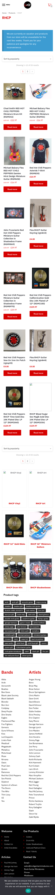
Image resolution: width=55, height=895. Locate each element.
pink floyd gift (33, 643)
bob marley (30, 610)
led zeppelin (34, 627)
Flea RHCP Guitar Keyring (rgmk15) (38, 231)
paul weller (9, 643)
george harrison (11, 623)
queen (44, 643)
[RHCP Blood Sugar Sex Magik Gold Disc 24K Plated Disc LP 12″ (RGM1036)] (40, 397)
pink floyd (20, 643)
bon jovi (41, 610)
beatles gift (18, 606)
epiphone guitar (29, 619)
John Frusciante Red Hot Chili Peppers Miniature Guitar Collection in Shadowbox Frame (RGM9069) (14, 237)
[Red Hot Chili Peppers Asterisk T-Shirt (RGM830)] (40, 151)
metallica (35, 631)
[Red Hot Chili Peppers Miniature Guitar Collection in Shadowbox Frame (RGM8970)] (14, 278)
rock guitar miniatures (13, 651)
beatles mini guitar (33, 606)
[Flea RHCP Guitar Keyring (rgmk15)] (40, 213)
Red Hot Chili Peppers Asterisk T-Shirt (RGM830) (40, 170)
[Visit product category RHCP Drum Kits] (14, 569)
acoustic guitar (27, 602)
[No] (51, 886)
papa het (24, 639)
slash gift (35, 651)
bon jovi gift (9, 614)
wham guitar (26, 655)
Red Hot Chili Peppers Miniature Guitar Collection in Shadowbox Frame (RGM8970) (14, 301)
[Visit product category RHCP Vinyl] (14, 485)
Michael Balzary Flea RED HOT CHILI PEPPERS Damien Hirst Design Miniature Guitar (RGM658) (14, 173)
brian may (21, 614)
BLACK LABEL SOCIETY (14, 610)
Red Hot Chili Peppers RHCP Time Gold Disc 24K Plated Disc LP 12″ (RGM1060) (14, 418)
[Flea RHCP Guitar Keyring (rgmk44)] (40, 340)
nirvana (7, 639)
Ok (28, 891)
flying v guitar (43, 619)
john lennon (21, 627)
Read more (12, 127)
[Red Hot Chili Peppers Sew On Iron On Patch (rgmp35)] (14, 340)
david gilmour (44, 614)
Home (4, 13)
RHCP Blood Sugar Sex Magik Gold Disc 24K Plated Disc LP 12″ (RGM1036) (39, 418)
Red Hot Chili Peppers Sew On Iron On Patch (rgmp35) (14, 360)
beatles (8, 606)
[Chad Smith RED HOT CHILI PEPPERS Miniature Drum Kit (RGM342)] (14, 91)
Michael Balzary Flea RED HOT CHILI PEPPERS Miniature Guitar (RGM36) (40, 112)
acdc (6, 602)
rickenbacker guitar (23, 647)
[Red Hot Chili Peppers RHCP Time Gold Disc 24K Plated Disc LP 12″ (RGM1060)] (14, 397)
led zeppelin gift (11, 631)
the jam (45, 651)
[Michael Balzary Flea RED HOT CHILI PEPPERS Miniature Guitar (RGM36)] (40, 91)
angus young (41, 602)
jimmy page (9, 627)
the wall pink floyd (12, 655)
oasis (16, 639)
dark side (31, 614)
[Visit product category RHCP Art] (40, 485)
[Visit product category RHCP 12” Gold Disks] (14, 526)
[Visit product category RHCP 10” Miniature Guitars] (40, 526)
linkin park (24, 631)
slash (27, 651)
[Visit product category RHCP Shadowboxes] (40, 569)
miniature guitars (40, 635)
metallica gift (10, 635)
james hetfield (39, 623)
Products (12, 13)
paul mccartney (37, 639)
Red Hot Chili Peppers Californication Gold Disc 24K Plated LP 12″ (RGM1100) (40, 299)
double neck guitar (12, 619)
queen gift (9, 647)
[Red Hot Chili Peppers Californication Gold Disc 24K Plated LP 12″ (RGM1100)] (40, 278)
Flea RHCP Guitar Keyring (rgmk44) (38, 359)
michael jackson (24, 635)
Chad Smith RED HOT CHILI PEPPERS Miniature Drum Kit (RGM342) (14, 112)
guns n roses (25, 623)
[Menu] (4, 5)
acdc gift (15, 602)
